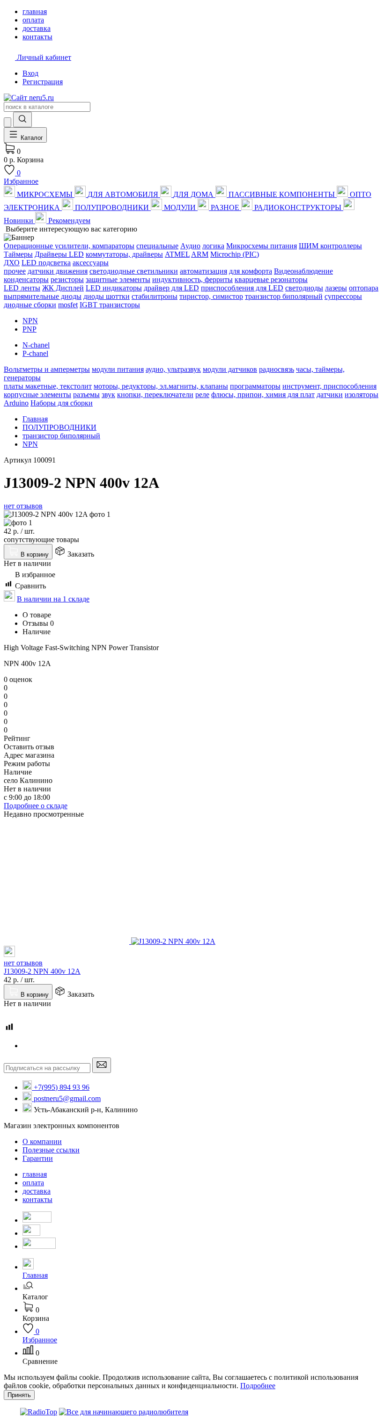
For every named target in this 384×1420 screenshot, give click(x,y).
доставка (36, 1191)
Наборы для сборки (61, 403)
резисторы (67, 279)
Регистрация (42, 82)
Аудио (190, 246)
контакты (37, 1199)
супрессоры (343, 296)
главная (34, 1174)
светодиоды (304, 288)
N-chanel (36, 345)
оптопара (363, 288)
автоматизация (203, 271)
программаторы (255, 386)
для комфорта (250, 271)
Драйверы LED (59, 254)
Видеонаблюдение (303, 271)
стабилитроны (154, 296)
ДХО (12, 263)
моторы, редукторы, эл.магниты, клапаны (161, 386)
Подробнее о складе (35, 806)
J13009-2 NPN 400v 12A (42, 971)
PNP (29, 329)
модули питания (118, 369)
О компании (42, 1141)
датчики (330, 394)
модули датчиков (230, 369)
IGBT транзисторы (110, 305)
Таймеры (18, 254)
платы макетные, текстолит (48, 386)
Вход (30, 73)
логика (213, 246)
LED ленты (22, 288)
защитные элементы (118, 279)
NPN (30, 321)
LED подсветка (46, 263)
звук (108, 394)
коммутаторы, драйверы (124, 254)
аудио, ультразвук (173, 369)
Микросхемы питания (261, 246)
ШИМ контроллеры (330, 246)
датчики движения (58, 271)
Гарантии (37, 1158)
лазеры (336, 288)
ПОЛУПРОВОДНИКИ (59, 427)
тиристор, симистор (211, 296)
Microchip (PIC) (234, 254)
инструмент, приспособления (329, 386)
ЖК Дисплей (63, 288)
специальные (157, 246)
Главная (35, 419)
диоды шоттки (106, 296)
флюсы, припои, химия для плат (263, 394)
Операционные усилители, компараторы (69, 246)
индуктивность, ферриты (192, 279)
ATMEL (177, 254)
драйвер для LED (171, 288)
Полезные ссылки (51, 1150)
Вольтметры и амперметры (47, 369)
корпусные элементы (37, 394)
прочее (15, 271)
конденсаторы (26, 279)
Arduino (16, 403)
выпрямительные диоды (42, 296)
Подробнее (257, 1386)
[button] (201, 1292)
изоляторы (361, 394)
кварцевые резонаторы (271, 279)
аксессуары (91, 263)
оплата (33, 1183)
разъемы (86, 394)
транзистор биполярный (284, 296)
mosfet (68, 305)
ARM (199, 254)
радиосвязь (276, 369)
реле (202, 394)
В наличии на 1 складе (53, 599)
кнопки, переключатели (155, 394)
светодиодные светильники (133, 271)
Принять (19, 1394)
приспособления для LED (242, 288)
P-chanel (35, 353)
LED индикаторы (114, 288)
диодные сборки (30, 305)
